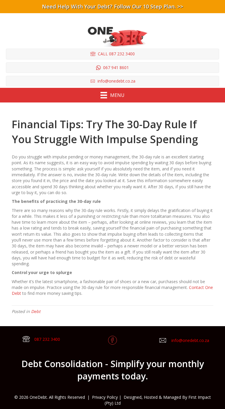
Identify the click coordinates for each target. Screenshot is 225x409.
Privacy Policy (105, 397)
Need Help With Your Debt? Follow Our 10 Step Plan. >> (112, 6)
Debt (35, 311)
